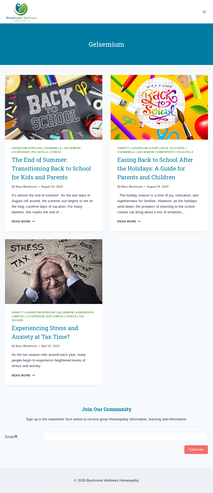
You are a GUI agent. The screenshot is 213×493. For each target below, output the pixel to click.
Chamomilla (52, 148)
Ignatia (18, 316)
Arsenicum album (144, 148)
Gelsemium (72, 148)
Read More (23, 221)
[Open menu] (204, 12)
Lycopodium (21, 152)
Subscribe (196, 449)
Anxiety (123, 148)
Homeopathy (165, 152)
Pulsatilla (40, 152)
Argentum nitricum (26, 148)
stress (56, 152)
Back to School (173, 148)
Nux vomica (55, 316)
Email (9, 437)
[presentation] (53, 107)
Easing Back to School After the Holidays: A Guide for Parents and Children (155, 168)
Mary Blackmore (26, 186)
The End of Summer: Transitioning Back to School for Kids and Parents (51, 168)
